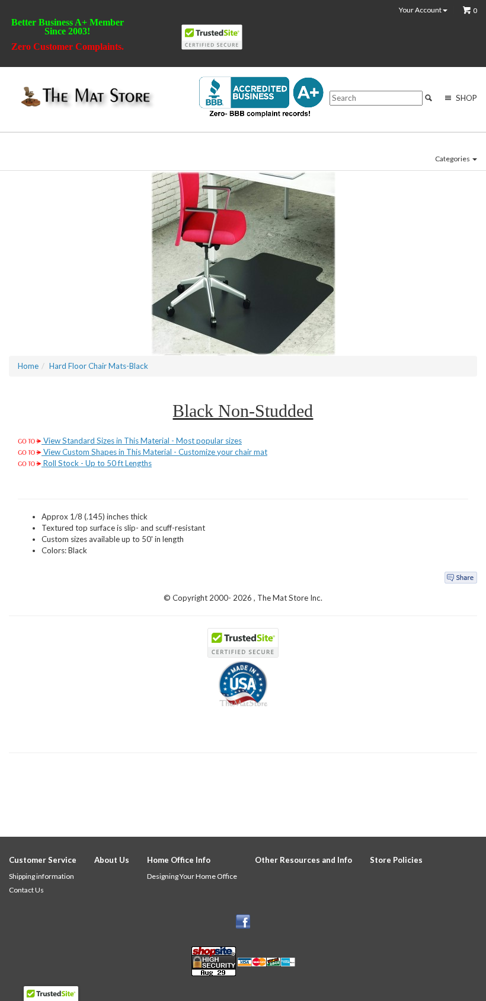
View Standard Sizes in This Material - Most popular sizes (141, 440)
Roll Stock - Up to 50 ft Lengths (96, 463)
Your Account (421, 10)
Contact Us (26, 889)
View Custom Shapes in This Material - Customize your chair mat (154, 452)
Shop (465, 98)
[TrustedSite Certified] (212, 37)
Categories (453, 158)
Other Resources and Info (303, 860)
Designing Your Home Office (192, 876)
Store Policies (396, 860)
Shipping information (41, 876)
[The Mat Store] (85, 97)
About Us (111, 860)
